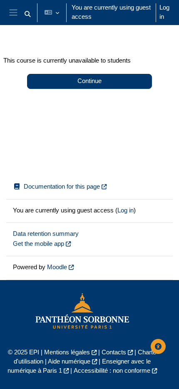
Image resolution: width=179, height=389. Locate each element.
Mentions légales (67, 352)
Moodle (57, 267)
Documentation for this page (62, 186)
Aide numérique (69, 361)
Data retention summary (46, 233)
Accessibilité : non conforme (112, 370)
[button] (27, 14)
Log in (164, 12)
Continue (89, 81)
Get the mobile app (38, 243)
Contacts (114, 352)
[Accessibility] (158, 346)
